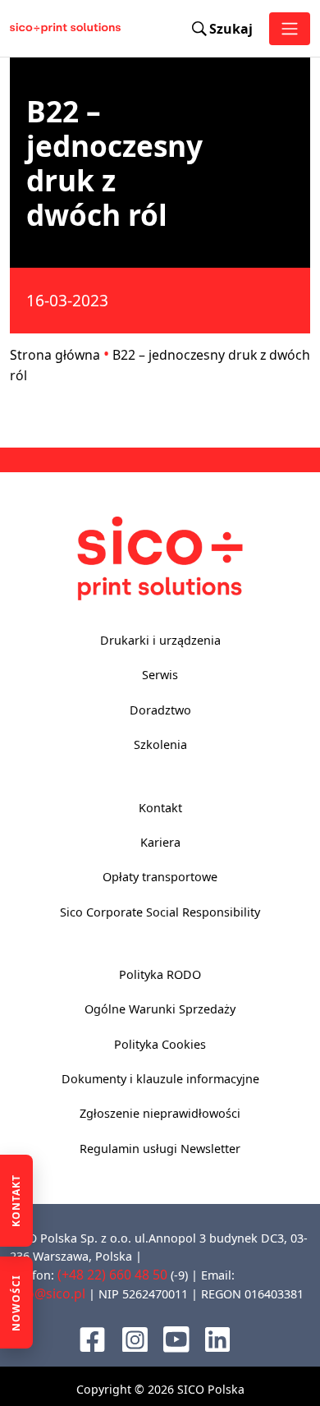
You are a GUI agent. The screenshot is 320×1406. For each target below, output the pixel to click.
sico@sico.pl (47, 1293)
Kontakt (160, 808)
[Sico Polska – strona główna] (26, 28)
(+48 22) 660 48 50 (112, 1275)
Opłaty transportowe (160, 876)
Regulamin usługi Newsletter (160, 1148)
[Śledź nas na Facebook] (92, 1338)
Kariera (160, 842)
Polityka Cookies (160, 1044)
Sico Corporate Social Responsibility (160, 912)
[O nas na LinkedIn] (217, 1338)
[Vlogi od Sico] (176, 1338)
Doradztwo (160, 710)
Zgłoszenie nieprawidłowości (160, 1113)
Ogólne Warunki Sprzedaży (160, 1009)
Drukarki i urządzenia (160, 640)
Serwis (160, 674)
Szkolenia (160, 744)
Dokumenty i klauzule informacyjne (160, 1079)
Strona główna (55, 355)
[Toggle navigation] (289, 28)
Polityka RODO (160, 974)
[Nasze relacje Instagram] (135, 1338)
